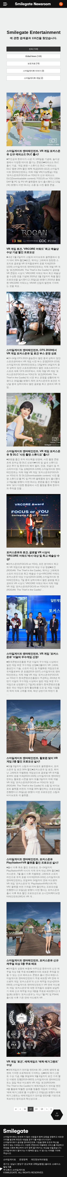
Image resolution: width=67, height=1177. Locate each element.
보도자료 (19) (34, 63)
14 (42, 1109)
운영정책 (23, 1159)
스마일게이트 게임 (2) (33, 78)
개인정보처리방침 (39, 1159)
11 (25, 1109)
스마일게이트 (9, 1159)
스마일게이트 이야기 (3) (33, 71)
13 (36, 1109)
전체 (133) (33, 49)
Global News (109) (33, 56)
